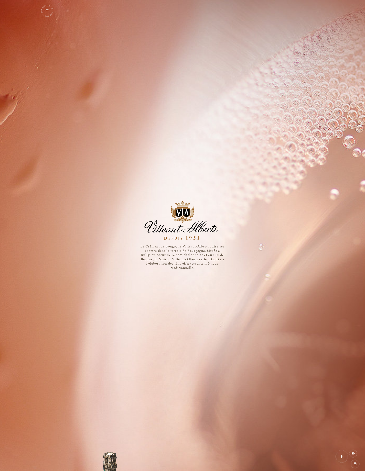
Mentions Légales (334, 462)
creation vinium (361, 449)
